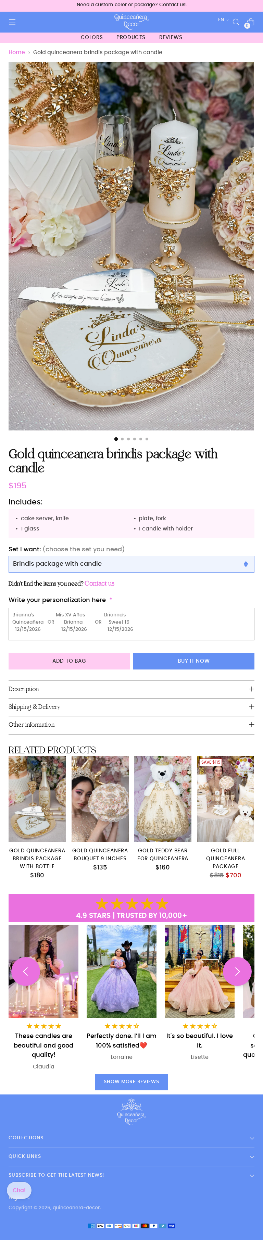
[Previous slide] (25, 971)
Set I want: (67, 549)
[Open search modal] (236, 22)
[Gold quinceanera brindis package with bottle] (37, 799)
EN (221, 19)
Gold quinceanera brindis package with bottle (37, 858)
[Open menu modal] (12, 22)
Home (17, 52)
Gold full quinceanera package (225, 858)
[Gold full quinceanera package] (225, 799)
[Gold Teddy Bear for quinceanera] (162, 799)
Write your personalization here (57, 600)
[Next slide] (237, 971)
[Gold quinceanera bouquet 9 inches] (100, 799)
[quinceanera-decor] (131, 22)
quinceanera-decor (76, 1207)
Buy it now (194, 661)
